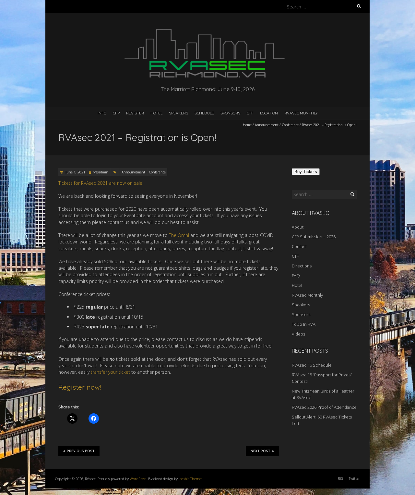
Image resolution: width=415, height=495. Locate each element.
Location (269, 113)
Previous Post (81, 451)
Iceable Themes (190, 478)
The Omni (179, 235)
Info (102, 113)
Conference (290, 125)
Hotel (156, 113)
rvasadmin (100, 172)
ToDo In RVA (303, 324)
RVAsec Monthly (301, 113)
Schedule (204, 113)
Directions (302, 266)
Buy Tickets (305, 171)
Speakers (178, 113)
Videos (298, 334)
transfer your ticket (110, 372)
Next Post (260, 451)
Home (247, 125)
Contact (299, 246)
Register (135, 113)
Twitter (354, 478)
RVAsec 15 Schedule (312, 365)
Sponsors (230, 113)
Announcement (267, 125)
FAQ (296, 275)
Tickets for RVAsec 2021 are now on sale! (100, 183)
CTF (250, 113)
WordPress (138, 478)
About (297, 227)
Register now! (79, 387)
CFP (116, 113)
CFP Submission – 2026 (314, 237)
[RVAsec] (207, 29)
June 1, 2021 (75, 172)
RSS (340, 478)
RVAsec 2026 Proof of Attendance (324, 407)
